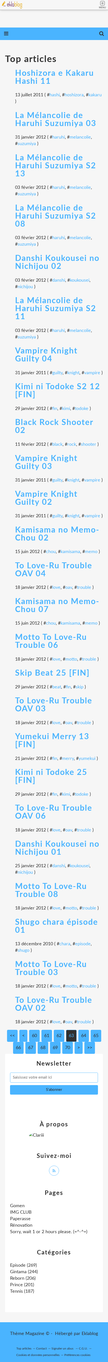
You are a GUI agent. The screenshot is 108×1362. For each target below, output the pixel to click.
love (56, 587)
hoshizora (74, 95)
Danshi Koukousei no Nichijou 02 (57, 262)
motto (71, 659)
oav (68, 587)
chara (64, 944)
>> (89, 1048)
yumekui (87, 758)
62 (59, 1036)
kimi (66, 408)
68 (42, 1048)
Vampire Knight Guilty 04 (46, 355)
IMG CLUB (21, 1212)
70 (67, 1048)
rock (71, 444)
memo (91, 552)
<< (12, 1036)
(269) (23, 1265)
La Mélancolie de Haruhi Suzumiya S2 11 (55, 309)
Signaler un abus (62, 1348)
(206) (23, 1278)
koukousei (79, 280)
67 (30, 1048)
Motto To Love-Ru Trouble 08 (51, 890)
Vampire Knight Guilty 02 (46, 498)
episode (83, 944)
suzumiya (27, 144)
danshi (58, 280)
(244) (24, 1272)
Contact (41, 1348)
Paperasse (20, 1219)
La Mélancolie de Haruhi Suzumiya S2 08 (55, 216)
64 (83, 1036)
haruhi (58, 137)
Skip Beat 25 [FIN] (52, 673)
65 (95, 1036)
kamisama (70, 552)
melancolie (80, 137)
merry (68, 758)
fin (54, 408)
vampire (92, 373)
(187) (22, 1291)
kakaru (95, 95)
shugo (23, 950)
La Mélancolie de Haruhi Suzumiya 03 (55, 120)
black (57, 444)
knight (73, 373)
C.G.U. (83, 1348)
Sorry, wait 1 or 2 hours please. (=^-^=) (48, 1232)
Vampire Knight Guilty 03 (46, 463)
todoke (81, 408)
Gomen (17, 1206)
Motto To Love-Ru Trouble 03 (51, 969)
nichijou (25, 287)
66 (18, 1048)
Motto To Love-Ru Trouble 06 (51, 641)
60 (34, 1036)
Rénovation (21, 1225)
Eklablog (90, 1333)
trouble (84, 587)
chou (51, 552)
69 (55, 1048)
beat (56, 687)
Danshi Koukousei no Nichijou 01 (57, 848)
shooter (88, 444)
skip (79, 687)
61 (46, 1036)
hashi (54, 95)
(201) (22, 1285)
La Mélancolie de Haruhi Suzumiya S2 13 (55, 166)
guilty (57, 373)
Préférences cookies (77, 1354)
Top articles (23, 1348)
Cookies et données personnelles (38, 1354)
